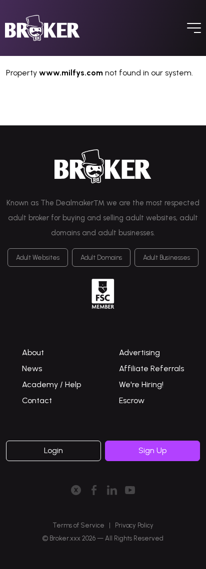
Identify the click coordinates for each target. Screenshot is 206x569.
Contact (37, 400)
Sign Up (152, 450)
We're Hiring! (141, 384)
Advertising (139, 352)
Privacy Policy (134, 525)
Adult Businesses (166, 257)
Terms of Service (78, 525)
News (32, 368)
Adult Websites (38, 257)
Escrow (131, 400)
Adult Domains (101, 257)
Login (53, 450)
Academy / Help (51, 384)
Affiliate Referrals (151, 368)
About (33, 352)
